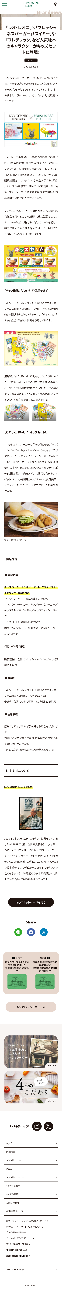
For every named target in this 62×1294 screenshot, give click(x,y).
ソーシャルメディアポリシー (19, 1238)
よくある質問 (12, 1194)
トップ (9, 1143)
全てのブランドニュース (31, 1007)
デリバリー (11, 1226)
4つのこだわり (13, 1185)
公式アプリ (11, 1220)
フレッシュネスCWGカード (33, 1220)
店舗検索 (10, 1151)
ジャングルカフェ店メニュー (19, 1244)
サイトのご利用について (32, 1226)
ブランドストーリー (15, 1177)
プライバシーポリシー (16, 1232)
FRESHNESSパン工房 (17, 1249)
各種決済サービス (15, 1211)
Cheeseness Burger (17, 1255)
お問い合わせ (12, 1202)
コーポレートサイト (15, 1269)
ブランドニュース (14, 1160)
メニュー (10, 1168)
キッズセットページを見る (31, 902)
